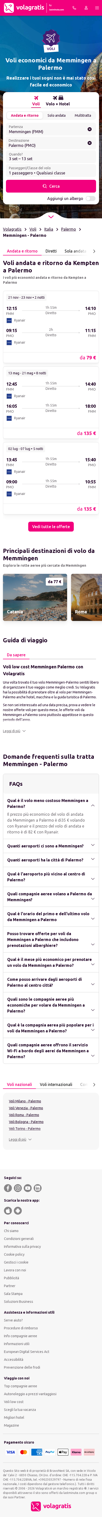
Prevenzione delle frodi (22, 1367)
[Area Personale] (86, 8)
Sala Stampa (13, 1294)
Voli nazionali (19, 1084)
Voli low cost (14, 1402)
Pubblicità (11, 1278)
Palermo (68, 229)
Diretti (51, 251)
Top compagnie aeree (20, 1386)
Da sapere (16, 655)
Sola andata (75, 251)
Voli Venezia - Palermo (26, 1108)
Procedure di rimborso (21, 1328)
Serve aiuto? (13, 1320)
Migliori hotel (14, 1417)
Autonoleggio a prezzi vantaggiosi (30, 1394)
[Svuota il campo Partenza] (89, 129)
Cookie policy (14, 1254)
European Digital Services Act (26, 1352)
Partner (9, 1286)
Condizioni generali (19, 1239)
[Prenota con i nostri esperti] (74, 8)
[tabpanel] (51, 393)
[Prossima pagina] (94, 251)
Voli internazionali (56, 1084)
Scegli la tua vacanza (20, 1410)
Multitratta (83, 115)
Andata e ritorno (25, 115)
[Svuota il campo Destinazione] (89, 143)
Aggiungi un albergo (65, 198)
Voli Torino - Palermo (25, 1129)
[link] (51, 327)
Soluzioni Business (18, 1302)
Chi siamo (11, 1231)
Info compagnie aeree (20, 1336)
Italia (48, 229)
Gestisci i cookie (16, 1262)
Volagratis (12, 229)
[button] (14, 731)
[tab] (36, 101)
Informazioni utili (16, 1344)
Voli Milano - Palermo (25, 1101)
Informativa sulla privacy (22, 1247)
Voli (32, 229)
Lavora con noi (15, 1270)
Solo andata (57, 115)
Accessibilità (13, 1360)
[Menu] (97, 8)
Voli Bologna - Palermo (26, 1122)
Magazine (11, 1425)
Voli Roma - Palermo (24, 1115)
